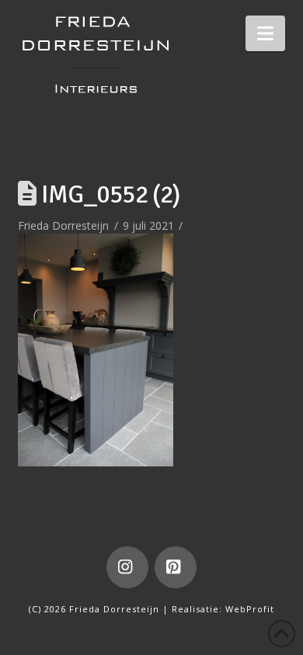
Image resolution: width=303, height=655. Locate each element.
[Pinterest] (176, 567)
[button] (265, 33)
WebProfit (249, 609)
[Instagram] (127, 567)
